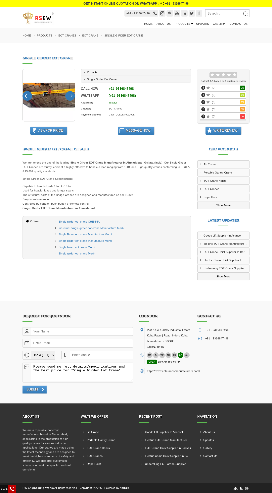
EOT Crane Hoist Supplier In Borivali (226, 251)
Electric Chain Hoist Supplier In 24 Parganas (226, 260)
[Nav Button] (27, 95)
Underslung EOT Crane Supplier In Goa (226, 268)
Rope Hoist (210, 197)
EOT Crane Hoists (215, 180)
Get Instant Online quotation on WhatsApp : (136, 3)
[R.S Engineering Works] (70, 17)
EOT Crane (90, 35)
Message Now (138, 130)
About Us (164, 23)
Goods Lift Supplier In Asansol (222, 235)
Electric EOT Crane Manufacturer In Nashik (226, 243)
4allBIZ (124, 487)
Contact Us (239, 23)
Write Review (225, 130)
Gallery (219, 23)
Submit (32, 389)
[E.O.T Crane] (49, 95)
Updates (202, 23)
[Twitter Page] (192, 13)
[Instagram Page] (162, 13)
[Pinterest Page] (169, 13)
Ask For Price (50, 130)
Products (182, 23)
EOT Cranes (67, 35)
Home (148, 23)
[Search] (245, 14)
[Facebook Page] (199, 13)
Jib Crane (210, 164)
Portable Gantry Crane (218, 172)
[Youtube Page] (177, 13)
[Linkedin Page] (184, 13)
